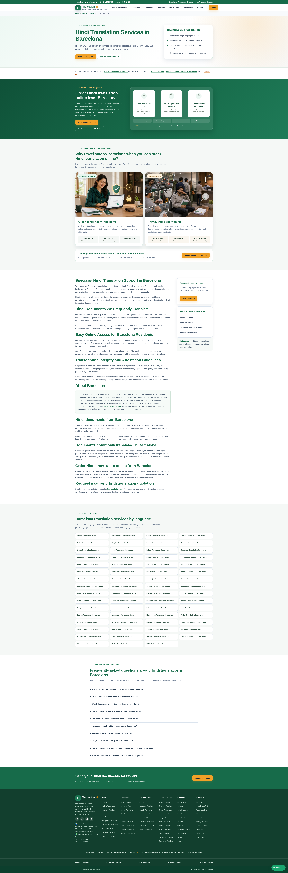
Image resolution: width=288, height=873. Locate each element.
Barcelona (93, 13)
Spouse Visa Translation (110, 824)
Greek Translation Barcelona (88, 550)
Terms (204, 869)
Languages (137, 7)
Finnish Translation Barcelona (192, 593)
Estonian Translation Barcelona (124, 593)
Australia (180, 822)
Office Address (201, 814)
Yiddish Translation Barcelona (158, 644)
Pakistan (180, 806)
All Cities (142, 802)
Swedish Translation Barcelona (89, 637)
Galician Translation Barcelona (89, 600)
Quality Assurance (202, 822)
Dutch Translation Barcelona (88, 543)
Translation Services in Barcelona (192, 327)
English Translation (127, 810)
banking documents (112, 406)
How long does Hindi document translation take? (113, 733)
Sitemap (210, 869)
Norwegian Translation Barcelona (124, 622)
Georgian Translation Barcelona (124, 600)
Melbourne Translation (166, 806)
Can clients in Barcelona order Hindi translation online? (115, 719)
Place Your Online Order (87, 122)
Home (77, 13)
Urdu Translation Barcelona (87, 572)
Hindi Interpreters (186, 322)
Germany (180, 825)
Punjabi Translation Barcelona (88, 564)
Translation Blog (201, 810)
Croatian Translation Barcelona (193, 586)
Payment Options (202, 825)
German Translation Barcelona (192, 543)
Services (162, 7)
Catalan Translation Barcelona (158, 586)
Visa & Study (175, 7)
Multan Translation (146, 829)
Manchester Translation (166, 841)
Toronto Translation (165, 829)
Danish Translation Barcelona (88, 593)
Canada (179, 814)
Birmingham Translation (166, 837)
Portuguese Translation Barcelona (194, 557)
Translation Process (202, 818)
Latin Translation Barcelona (122, 557)
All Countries (181, 802)
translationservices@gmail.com (87, 2)
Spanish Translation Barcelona (193, 564)
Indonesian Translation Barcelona (159, 608)
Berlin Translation (164, 833)
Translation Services (120, 7)
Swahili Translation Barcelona (192, 629)
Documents (150, 7)
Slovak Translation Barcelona (123, 629)
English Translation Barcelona (123, 543)
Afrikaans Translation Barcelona (193, 572)
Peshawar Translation (147, 822)
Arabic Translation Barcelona (88, 536)
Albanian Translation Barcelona (89, 579)
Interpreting (189, 7)
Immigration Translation (109, 821)
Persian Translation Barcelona (158, 622)
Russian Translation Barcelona (123, 564)
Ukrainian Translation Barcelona (193, 637)
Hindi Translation (186, 317)
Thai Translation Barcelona (122, 637)
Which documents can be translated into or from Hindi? (115, 704)
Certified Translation (108, 806)
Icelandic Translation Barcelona (124, 608)
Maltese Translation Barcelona (88, 622)
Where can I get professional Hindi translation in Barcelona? (117, 689)
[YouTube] (91, 819)
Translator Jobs (201, 829)
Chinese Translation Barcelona (193, 536)
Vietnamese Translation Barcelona (90, 644)
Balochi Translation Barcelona (123, 536)
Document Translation (188, 332)
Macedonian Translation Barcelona (159, 615)
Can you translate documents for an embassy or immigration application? (123, 748)
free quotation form (115, 489)
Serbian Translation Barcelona (88, 629)
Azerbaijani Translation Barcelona (159, 579)
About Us (199, 802)
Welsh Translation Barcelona (123, 644)
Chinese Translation (127, 829)
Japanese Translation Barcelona (193, 550)
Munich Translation (165, 825)
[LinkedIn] (82, 819)
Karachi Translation (146, 810)
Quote (213, 7)
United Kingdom (182, 810)
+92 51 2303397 (126, 2)
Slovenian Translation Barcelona (158, 629)
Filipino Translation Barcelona (158, 593)
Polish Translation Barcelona (123, 572)
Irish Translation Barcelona (191, 608)
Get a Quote (200, 837)
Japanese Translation (128, 833)
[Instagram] (87, 819)
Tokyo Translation (164, 822)
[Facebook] (77, 819)
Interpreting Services (108, 832)
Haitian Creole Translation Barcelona (160, 600)
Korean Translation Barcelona (88, 557)
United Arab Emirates (184, 829)
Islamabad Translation (147, 806)
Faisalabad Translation (147, 818)
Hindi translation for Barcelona (116, 71)
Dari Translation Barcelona (156, 572)
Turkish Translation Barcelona (158, 637)
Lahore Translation (146, 814)
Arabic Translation (126, 818)
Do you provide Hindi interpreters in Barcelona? (112, 741)
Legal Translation (107, 828)
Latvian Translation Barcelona (88, 615)
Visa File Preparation (108, 836)
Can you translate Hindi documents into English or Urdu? (116, 711)
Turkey (179, 837)
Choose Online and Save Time (195, 255)
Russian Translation (127, 825)
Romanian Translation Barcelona (193, 622)
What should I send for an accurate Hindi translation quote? (117, 756)
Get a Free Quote (188, 298)
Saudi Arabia (181, 833)
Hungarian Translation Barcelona (89, 608)
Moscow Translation (165, 810)
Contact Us (200, 833)
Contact (201, 7)
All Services (105, 802)
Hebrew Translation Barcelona (192, 600)
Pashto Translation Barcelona (157, 557)
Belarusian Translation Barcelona (90, 586)
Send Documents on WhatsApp (90, 129)
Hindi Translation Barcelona (122, 550)
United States (181, 818)
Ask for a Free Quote (86, 57)
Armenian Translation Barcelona (124, 579)
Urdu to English (126, 802)
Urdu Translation (126, 814)
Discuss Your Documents (109, 57)
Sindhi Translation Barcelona (157, 564)
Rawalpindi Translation (147, 825)
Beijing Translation (165, 814)
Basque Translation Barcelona (192, 579)
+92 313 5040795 (107, 2)
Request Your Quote (202, 778)
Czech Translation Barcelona (157, 536)
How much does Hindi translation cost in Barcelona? (114, 726)
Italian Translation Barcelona (157, 550)
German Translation (127, 822)
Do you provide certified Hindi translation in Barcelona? (115, 697)
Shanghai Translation (165, 818)
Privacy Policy (195, 869)
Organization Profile (202, 806)
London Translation (165, 802)
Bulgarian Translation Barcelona (124, 586)
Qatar (179, 841)
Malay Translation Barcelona (192, 615)
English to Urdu (126, 806)
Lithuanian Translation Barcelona (124, 615)
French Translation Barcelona (157, 543)
